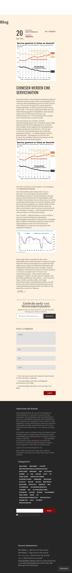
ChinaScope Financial (27, 189)
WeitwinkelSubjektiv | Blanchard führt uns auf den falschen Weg (36, 561)
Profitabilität (23, 492)
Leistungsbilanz (23, 487)
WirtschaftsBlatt (45, 497)
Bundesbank (33, 471)
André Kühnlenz (22, 550)
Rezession (32, 492)
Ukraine (32, 495)
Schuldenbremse (49, 492)
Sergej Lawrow (23, 495)
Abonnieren (49, 316)
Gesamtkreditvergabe (25, 479)
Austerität (42, 466)
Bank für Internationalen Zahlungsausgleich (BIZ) (33, 469)
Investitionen (22, 484)
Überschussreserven (25, 503)
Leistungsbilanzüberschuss (39, 487)
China (40, 471)
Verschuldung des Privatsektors (28, 497)
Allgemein (29, 37)
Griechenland (47, 479)
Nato (29, 490)
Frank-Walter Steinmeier (37, 477)
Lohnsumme (22, 490)
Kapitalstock (32, 484)
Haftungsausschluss (37, 438)
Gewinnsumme (37, 479)
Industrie (30, 482)
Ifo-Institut (22, 482)
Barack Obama (23, 471)
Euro (31, 474)
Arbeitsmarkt (33, 466)
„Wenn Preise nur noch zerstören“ (39, 550)
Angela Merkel (23, 466)
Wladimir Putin (23, 500)
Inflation (38, 482)
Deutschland (48, 471)
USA (37, 495)
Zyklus (32, 500)
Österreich (39, 500)
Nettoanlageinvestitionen (40, 490)
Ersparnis (21, 474)
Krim (49, 484)
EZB (50, 474)
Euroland (38, 474)
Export (45, 474)
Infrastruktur (47, 482)
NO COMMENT (50, 31)
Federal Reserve (23, 477)
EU (27, 474)
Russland (39, 492)
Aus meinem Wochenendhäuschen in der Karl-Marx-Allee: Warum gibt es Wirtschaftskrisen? (35, 564)
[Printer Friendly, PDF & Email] (21, 293)
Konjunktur (42, 484)
